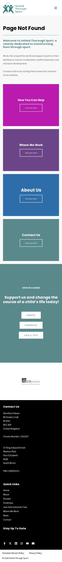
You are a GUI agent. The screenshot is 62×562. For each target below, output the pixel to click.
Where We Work (11, 511)
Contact (7, 519)
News (6, 515)
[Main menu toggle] (56, 8)
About (6, 494)
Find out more (31, 108)
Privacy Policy (35, 553)
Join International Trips (15, 507)
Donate (7, 498)
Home (6, 490)
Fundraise (8, 502)
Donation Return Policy (13, 553)
